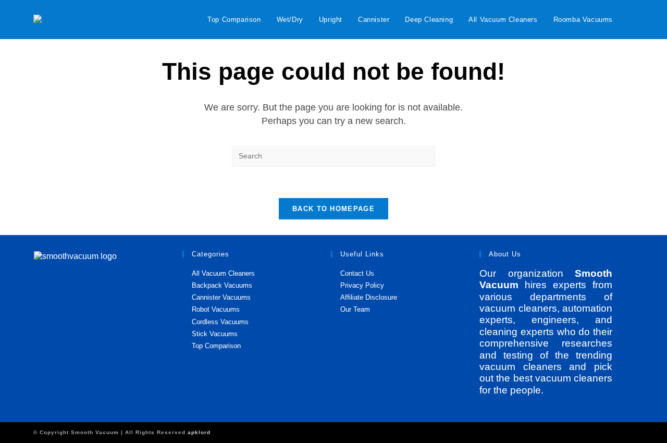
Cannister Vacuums (221, 297)
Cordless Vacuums (220, 322)
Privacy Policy (362, 285)
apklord (199, 432)
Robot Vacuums (216, 309)
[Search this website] (333, 155)
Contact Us (357, 273)
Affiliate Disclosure (368, 297)
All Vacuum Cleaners (223, 273)
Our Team (355, 309)
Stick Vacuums (215, 334)
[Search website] (631, 19)
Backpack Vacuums (222, 285)
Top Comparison (216, 346)
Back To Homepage (333, 209)
